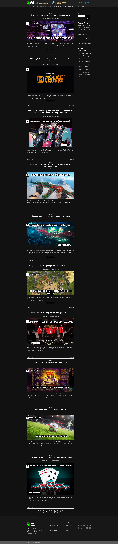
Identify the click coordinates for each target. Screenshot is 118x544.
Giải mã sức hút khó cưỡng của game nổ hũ (50, 362)
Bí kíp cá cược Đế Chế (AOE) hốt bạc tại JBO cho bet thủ (50, 266)
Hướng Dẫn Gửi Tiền (82, 6)
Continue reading (50, 49)
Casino (49, 6)
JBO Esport (35, 6)
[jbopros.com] (30, 3)
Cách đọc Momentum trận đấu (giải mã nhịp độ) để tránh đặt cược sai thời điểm (84, 65)
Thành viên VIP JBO (82, 53)
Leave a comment (71, 105)
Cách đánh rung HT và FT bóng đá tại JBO (50, 409)
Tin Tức (50, 13)
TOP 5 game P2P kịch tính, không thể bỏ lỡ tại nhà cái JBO (50, 457)
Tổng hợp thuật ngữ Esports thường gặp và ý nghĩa (50, 216)
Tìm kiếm (80, 13)
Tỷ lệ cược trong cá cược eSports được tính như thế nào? (50, 15)
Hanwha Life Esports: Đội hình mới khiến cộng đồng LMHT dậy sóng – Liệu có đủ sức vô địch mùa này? (84, 73)
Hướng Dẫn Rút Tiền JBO (70, 6)
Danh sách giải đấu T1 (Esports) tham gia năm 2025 (50, 313)
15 (60, 511)
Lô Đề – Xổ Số (43, 6)
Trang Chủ (29, 6)
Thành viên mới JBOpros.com (84, 61)
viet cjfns (65, 10)
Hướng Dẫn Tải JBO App (57, 6)
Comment (72, 53)
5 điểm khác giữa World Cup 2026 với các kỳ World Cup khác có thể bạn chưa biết (84, 38)
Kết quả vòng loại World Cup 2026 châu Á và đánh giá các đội (84, 44)
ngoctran (80, 69)
